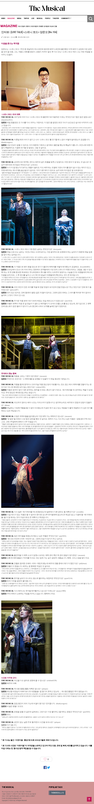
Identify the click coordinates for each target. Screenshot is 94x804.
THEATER (56, 18)
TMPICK (26, 18)
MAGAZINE (11, 18)
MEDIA (19, 18)
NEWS (3, 18)
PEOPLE (47, 18)
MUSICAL (40, 18)
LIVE (32, 18)
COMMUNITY (65, 18)
